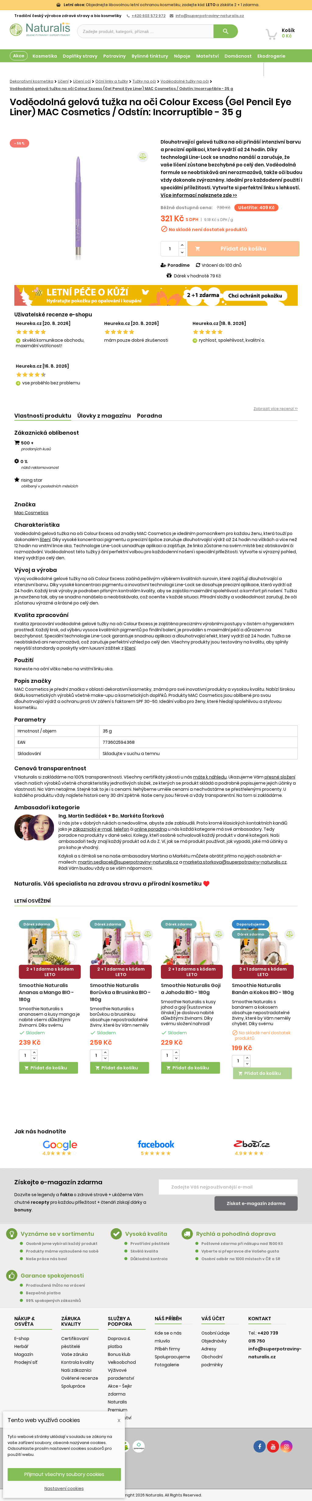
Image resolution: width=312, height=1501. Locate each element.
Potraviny (114, 56)
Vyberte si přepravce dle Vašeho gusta (240, 1251)
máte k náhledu (210, 777)
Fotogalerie (167, 1365)
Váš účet (213, 1318)
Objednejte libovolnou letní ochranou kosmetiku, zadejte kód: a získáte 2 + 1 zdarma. (161, 4)
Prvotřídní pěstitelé (149, 1243)
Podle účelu (23, 69)
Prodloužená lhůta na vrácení (55, 1285)
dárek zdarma (36, 924)
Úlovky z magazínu (104, 415)
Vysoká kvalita (146, 1234)
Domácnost (238, 56)
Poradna (149, 415)
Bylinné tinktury (150, 56)
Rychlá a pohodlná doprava (236, 1234)
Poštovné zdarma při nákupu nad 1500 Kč (242, 1243)
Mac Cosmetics (31, 513)
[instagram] (286, 1446)
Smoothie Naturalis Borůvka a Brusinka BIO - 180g (120, 992)
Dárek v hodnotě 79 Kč (197, 276)
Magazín (248, 69)
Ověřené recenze (79, 1378)
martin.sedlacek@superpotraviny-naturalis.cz (128, 862)
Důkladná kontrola (149, 1258)
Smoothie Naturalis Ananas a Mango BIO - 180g (46, 992)
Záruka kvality (280, 69)
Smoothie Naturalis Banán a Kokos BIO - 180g (263, 989)
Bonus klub (119, 1354)
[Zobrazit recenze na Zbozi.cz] (252, 1145)
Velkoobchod (122, 1362)
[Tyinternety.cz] (139, 1446)
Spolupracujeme (172, 1357)
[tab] (42, 416)
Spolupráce (73, 1386)
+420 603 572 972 (148, 15)
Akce (18, 56)
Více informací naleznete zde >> (199, 195)
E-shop (21, 1338)
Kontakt (259, 1318)
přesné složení (279, 777)
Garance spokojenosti (52, 1275)
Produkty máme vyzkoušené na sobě (62, 1251)
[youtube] (273, 1446)
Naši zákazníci (76, 1370)
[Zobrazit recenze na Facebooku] (156, 1145)
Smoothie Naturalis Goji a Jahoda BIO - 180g (191, 989)
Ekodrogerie (271, 56)
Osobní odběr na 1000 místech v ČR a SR (240, 1258)
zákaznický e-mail (92, 829)
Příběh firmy (167, 1349)
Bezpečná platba (43, 1293)
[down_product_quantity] (34, 1058)
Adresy (208, 1349)
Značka (25, 504)
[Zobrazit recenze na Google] (60, 1145)
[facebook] (260, 1446)
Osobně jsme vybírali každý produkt (62, 1243)
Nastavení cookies (64, 1488)
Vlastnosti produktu (42, 415)
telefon (121, 829)
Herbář (21, 1346)
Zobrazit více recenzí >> (276, 408)
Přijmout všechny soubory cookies (64, 1474)
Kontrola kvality (77, 1362)
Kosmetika (45, 56)
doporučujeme (250, 924)
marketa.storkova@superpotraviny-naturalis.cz (235, 862)
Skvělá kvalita (144, 1251)
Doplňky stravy (80, 56)
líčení (45, 540)
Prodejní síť (25, 1362)
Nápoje (182, 56)
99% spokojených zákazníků (53, 1300)
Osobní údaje (215, 1333)
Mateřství (207, 56)
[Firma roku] (156, 1470)
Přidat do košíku (230, 248)
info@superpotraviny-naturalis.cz (210, 15)
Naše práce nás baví (46, 1258)
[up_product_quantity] (34, 1053)
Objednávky (214, 1341)
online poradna (150, 829)
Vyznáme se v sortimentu (57, 1234)
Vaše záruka (74, 1354)
